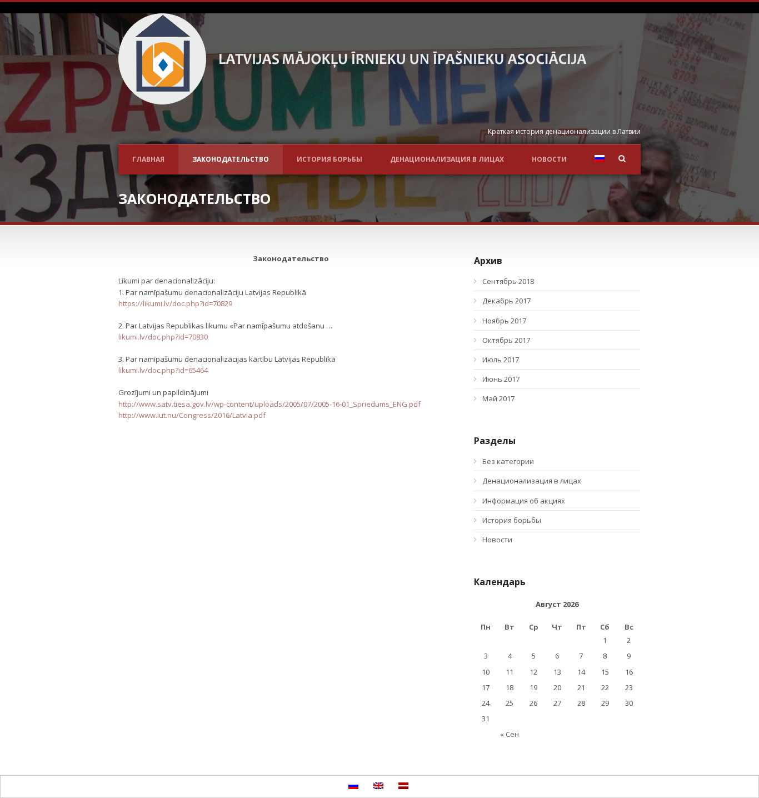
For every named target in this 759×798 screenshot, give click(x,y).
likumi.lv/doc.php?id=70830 (163, 337)
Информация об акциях (523, 501)
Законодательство (230, 159)
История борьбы (329, 159)
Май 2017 (498, 398)
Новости (549, 159)
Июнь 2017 (501, 379)
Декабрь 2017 (506, 301)
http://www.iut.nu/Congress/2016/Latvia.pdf (192, 415)
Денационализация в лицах (447, 159)
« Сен (509, 734)
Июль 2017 (500, 360)
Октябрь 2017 (506, 340)
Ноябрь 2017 (504, 321)
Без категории (508, 461)
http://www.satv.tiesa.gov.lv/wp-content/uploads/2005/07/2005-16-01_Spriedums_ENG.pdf (269, 404)
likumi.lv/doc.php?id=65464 (163, 370)
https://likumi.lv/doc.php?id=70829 (175, 303)
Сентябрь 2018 (508, 281)
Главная (148, 159)
